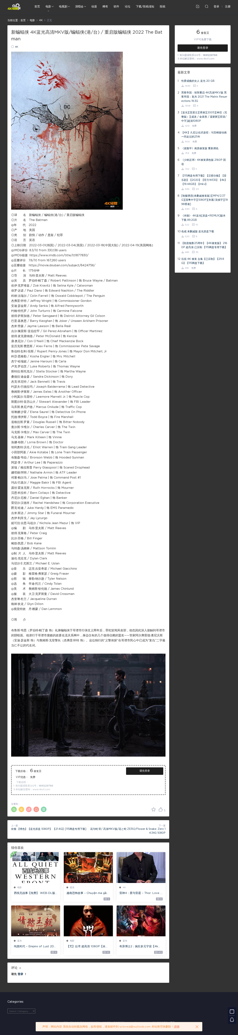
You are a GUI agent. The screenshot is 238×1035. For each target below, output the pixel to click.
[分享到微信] (14, 809)
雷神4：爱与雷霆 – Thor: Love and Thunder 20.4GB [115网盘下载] (140, 893)
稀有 (105, 6)
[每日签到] (232, 1011)
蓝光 (72, 887)
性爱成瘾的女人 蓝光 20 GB (198, 81)
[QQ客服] (232, 1019)
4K (16, 47)
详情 (176, 1026)
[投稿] (198, 6)
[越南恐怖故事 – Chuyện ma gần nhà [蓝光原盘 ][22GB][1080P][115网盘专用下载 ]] (88, 867)
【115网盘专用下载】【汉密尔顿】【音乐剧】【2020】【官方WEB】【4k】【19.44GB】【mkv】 (204, 180)
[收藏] (153, 809)
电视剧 (63, 6)
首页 (37, 6)
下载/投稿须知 (145, 6)
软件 (116, 6)
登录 (20, 974)
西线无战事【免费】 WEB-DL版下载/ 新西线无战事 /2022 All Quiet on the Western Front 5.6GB (35, 893)
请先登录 (144, 771)
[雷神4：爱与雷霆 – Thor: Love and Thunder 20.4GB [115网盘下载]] (141, 867)
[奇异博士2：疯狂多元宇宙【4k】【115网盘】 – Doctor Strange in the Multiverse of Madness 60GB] (141, 920)
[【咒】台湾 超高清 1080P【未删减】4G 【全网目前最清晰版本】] (88, 920)
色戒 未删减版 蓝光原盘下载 (197, 231)
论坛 (127, 6)
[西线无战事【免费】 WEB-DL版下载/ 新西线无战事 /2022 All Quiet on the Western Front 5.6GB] (35, 867)
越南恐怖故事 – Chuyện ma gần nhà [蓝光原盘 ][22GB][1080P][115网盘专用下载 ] (87, 893)
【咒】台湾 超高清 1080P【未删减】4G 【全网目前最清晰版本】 (87, 946)
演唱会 (79, 6)
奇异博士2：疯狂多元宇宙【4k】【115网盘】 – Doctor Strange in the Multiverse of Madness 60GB (140, 946)
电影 (48, 6)
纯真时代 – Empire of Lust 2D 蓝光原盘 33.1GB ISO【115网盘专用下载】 (35, 946)
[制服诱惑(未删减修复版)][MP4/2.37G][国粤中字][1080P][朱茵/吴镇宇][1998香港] (204, 200)
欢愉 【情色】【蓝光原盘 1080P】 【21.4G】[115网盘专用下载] (48, 829)
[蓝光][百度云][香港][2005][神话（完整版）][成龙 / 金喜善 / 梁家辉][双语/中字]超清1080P (204, 116)
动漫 (94, 6)
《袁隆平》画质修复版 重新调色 (199, 148)
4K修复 (13, 6)
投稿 (162, 6)
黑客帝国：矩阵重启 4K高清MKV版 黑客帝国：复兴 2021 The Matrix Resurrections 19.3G (204, 96)
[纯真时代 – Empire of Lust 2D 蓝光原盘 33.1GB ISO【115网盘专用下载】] (35, 920)
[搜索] (206, 6)
